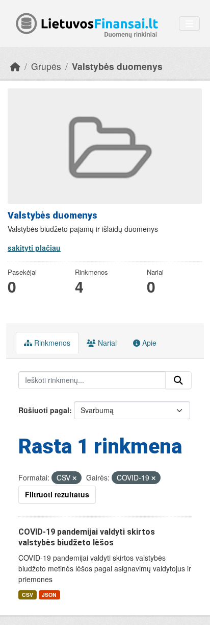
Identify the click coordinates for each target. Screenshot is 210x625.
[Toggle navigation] (189, 23)
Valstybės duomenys (117, 66)
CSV (27, 594)
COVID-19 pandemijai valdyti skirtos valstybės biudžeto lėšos (86, 537)
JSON (49, 594)
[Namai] (15, 66)
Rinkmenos (51, 343)
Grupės (46, 66)
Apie (148, 343)
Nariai (106, 343)
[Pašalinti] (74, 478)
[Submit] (178, 380)
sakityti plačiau (34, 248)
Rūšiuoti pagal (43, 410)
